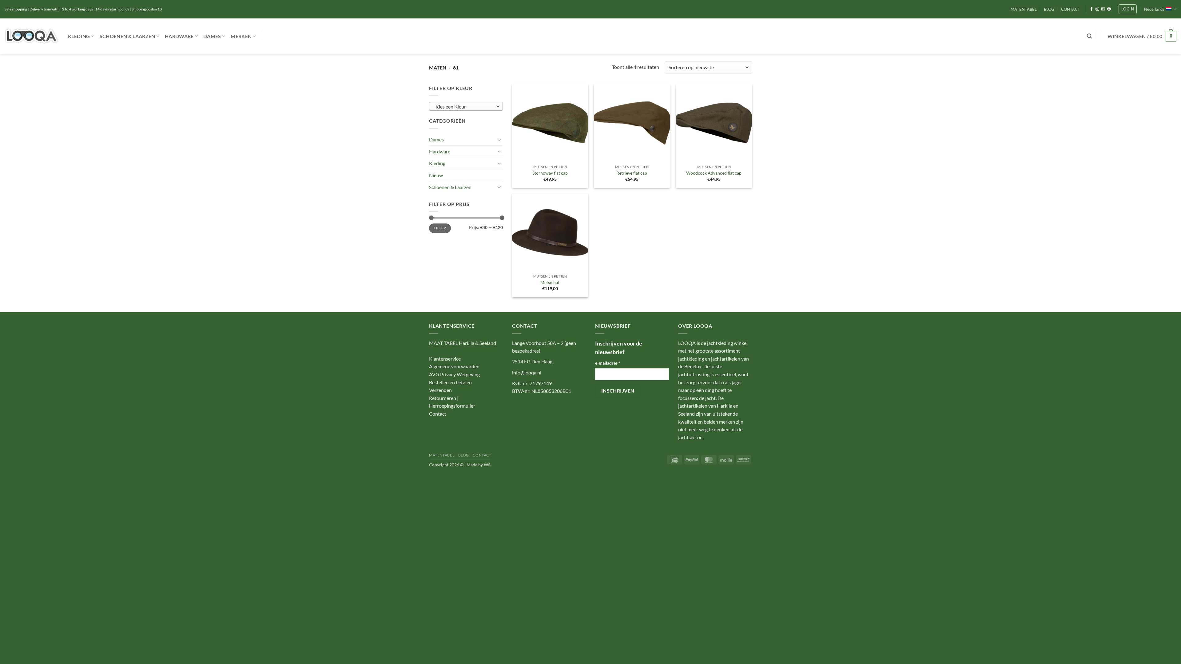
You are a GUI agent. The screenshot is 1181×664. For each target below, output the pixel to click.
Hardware (179, 36)
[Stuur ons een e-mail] (1103, 9)
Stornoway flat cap (550, 173)
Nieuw (436, 175)
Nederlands (1154, 9)
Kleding (79, 36)
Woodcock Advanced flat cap (714, 173)
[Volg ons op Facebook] (1091, 9)
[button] (1128, 9)
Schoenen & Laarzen (127, 36)
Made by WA (479, 464)
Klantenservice (445, 359)
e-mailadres (607, 363)
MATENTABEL (1024, 9)
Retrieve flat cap (631, 173)
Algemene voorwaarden (454, 366)
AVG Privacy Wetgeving (454, 374)
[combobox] (466, 106)
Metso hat (549, 282)
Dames (212, 36)
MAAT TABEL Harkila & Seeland (462, 343)
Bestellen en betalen (450, 382)
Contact (437, 414)
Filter (440, 228)
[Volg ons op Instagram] (1097, 9)
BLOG (1049, 9)
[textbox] (464, 106)
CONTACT (1070, 9)
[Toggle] (499, 139)
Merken (241, 36)
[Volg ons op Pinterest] (1109, 9)
